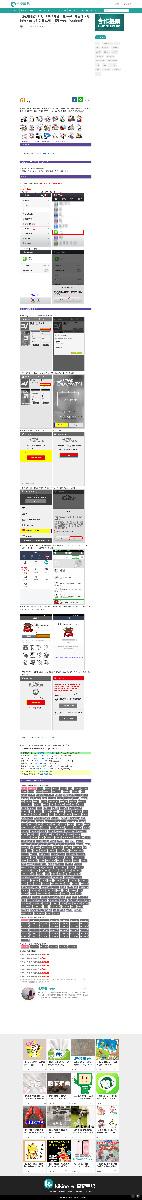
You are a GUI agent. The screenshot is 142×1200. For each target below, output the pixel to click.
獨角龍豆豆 (47, 791)
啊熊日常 (45, 815)
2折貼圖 (64, 844)
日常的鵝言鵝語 (26, 815)
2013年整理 (73, 947)
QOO (58, 844)
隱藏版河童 (77, 910)
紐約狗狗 (68, 811)
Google (76, 10)
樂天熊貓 (36, 801)
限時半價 (33, 893)
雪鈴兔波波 (24, 798)
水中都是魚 (51, 798)
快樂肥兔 (24, 791)
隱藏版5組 (45, 828)
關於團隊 (88, 1191)
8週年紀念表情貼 (26, 887)
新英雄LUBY (59, 864)
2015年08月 (64, 936)
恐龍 (31, 798)
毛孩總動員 (73, 801)
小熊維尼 (40, 857)
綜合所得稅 (110, 56)
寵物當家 (65, 880)
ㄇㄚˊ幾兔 (39, 867)
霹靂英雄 (84, 861)
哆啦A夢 (85, 903)
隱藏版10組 (72, 818)
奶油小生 (37, 798)
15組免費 (54, 854)
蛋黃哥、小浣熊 (55, 907)
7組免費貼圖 (52, 841)
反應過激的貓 (48, 867)
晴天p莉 (51, 897)
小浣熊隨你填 (83, 887)
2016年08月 (84, 930)
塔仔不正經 (64, 801)
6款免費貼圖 (77, 847)
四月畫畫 (76, 861)
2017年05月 (64, 927)
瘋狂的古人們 (59, 815)
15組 (66, 841)
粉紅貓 (88, 838)
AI (82, 10)
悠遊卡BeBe (49, 838)
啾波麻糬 (46, 805)
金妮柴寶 (35, 838)
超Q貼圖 (39, 841)
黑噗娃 (83, 791)
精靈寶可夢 (39, 821)
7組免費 (35, 844)
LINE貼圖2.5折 (57, 877)
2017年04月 (74, 927)
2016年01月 (84, 933)
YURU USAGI (34, 831)
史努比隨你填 (34, 890)
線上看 (98, 52)
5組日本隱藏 (55, 818)
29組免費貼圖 (55, 893)
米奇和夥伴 (81, 854)
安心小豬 (42, 861)
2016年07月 (25, 933)
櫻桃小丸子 (62, 834)
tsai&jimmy (82, 831)
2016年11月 (54, 930)
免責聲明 (62, 1191)
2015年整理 (53, 947)
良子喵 (70, 788)
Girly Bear (33, 854)
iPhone (98, 74)
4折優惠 (87, 844)
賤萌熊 (30, 834)
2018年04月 (45, 923)
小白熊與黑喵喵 (46, 877)
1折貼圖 (62, 870)
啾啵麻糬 (31, 841)
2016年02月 (74, 933)
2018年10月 (54, 920)
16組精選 (71, 824)
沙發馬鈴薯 (66, 791)
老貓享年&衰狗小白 (40, 864)
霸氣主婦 (46, 903)
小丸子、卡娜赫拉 (59, 910)
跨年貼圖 (44, 801)
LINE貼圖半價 (75, 874)
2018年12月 (35, 920)
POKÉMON (24, 890)
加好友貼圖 (99, 56)
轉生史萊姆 (77, 815)
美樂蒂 (59, 890)
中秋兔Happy (61, 821)
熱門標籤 (102, 37)
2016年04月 (54, 933)
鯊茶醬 (61, 811)
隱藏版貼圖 (72, 890)
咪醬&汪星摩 (73, 880)
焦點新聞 (24, 10)
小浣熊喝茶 (68, 864)
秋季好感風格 (44, 870)
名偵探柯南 (32, 788)
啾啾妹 (54, 857)
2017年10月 (25, 927)
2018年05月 (35, 923)
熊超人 (39, 808)
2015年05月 (25, 940)
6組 (44, 841)
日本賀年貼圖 (32, 861)
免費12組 (56, 824)
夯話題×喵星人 (71, 854)
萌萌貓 (70, 903)
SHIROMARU (77, 811)
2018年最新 (25, 947)
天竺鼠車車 (46, 808)
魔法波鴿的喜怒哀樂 (57, 884)
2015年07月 (74, 936)
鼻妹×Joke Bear (53, 900)
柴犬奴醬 (80, 805)
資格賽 (115, 52)
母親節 (72, 795)
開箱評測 (33, 10)
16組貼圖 (31, 795)
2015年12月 (25, 936)
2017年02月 (25, 930)
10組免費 (24, 824)
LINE (64, 10)
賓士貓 (66, 851)
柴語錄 (85, 811)
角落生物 (61, 854)
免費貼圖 (116, 69)
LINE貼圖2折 (83, 880)
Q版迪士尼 (77, 877)
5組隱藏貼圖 (60, 831)
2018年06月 (25, 923)
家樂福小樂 (77, 903)
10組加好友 (81, 818)
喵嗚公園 (51, 831)
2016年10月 (64, 930)
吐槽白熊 (51, 864)
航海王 (50, 880)
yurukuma (69, 828)
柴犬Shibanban (26, 907)
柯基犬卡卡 (24, 854)
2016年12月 (45, 930)
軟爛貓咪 (54, 811)
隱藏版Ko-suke (37, 903)
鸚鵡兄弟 (87, 824)
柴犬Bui (47, 857)
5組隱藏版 (58, 795)
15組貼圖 (77, 788)
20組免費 (43, 834)
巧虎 (31, 847)
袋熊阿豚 (31, 791)
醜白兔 (74, 805)
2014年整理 (63, 947)
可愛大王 (85, 795)
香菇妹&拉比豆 (50, 821)
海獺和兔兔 (35, 897)
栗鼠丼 (33, 857)
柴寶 (84, 847)
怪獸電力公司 (42, 900)
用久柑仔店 (54, 870)
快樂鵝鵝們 (81, 801)
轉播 (97, 65)
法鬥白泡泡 (68, 798)
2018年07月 (84, 920)
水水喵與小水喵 (26, 844)
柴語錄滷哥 (24, 811)
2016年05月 (45, 933)
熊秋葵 (43, 890)
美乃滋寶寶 (75, 884)
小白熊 (23, 851)
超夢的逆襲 (45, 884)
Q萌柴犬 (36, 887)
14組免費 (24, 821)
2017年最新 (34, 947)
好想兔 (68, 884)
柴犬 (34, 874)
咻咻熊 (65, 795)
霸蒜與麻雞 (75, 791)
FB (70, 10)
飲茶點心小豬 (50, 861)
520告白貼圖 (51, 890)
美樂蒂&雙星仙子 (78, 857)
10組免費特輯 (25, 903)
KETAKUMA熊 (25, 897)
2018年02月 (64, 923)
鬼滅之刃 (68, 857)
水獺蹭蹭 (85, 788)
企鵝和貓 (69, 910)
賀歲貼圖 (63, 903)
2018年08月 (74, 920)
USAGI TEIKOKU (26, 805)
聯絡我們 (53, 1191)
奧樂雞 (40, 824)
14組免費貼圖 (57, 847)
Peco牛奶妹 (66, 907)
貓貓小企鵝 (32, 824)
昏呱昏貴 (48, 788)
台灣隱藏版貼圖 (72, 887)
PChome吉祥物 (46, 847)
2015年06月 (84, 936)
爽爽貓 (68, 897)
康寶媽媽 (47, 811)
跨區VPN (112, 65)
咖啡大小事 (37, 805)
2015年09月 (54, 936)
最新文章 (15, 10)
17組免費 (61, 828)
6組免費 (37, 847)
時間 (104, 65)
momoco (57, 880)
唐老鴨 (47, 874)
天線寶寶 (43, 880)
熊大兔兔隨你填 (46, 887)
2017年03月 (84, 927)
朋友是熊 (24, 884)
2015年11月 (35, 936)
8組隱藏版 (39, 795)
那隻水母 (39, 791)
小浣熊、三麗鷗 (35, 910)
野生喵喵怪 (47, 824)
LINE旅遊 (79, 824)
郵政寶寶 (43, 851)
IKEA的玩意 (64, 808)
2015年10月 (45, 936)
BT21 (36, 834)
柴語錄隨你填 (25, 880)
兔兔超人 (60, 861)
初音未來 (69, 815)
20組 (82, 838)
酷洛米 (69, 870)
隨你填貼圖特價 (26, 874)
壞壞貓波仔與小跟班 (27, 828)
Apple (97, 69)
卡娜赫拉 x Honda (60, 867)
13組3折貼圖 (25, 857)
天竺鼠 (78, 795)
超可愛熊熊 (24, 910)
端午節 (106, 52)
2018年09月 (64, 920)
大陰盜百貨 (84, 884)
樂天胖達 (24, 808)
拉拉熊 (61, 874)
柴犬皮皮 (43, 831)
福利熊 (51, 815)
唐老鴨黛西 (24, 847)
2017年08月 (35, 927)
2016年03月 (64, 933)
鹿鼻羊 (67, 805)
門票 (97, 43)
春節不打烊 (54, 903)
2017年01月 (35, 930)
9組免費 (62, 887)
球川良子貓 (35, 880)
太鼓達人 (40, 788)
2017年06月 (54, 927)
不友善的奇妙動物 (26, 818)
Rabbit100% (49, 795)
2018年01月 (74, 923)
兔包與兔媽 (24, 831)
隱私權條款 (79, 1191)
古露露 (72, 841)
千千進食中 (68, 861)
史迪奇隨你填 (68, 877)
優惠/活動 (42, 10)
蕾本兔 (72, 893)
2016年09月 (74, 930)
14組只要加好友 (70, 831)
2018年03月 (54, 923)
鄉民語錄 (80, 907)
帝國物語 (55, 788)
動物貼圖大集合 (39, 913)
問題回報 (70, 1191)
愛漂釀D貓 (38, 811)
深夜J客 (23, 864)
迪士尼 (65, 890)
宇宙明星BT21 (83, 897)
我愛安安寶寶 (56, 791)
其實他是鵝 (60, 805)
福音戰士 (63, 824)
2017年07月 (45, 927)
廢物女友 (31, 821)
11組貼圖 (63, 788)
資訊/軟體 (89, 10)
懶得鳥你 (54, 874)
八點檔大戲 (79, 867)
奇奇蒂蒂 (44, 897)
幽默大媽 (60, 798)
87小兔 (71, 808)
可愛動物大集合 (26, 870)
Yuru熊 (59, 851)
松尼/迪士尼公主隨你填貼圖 (30, 877)
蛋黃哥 (30, 884)
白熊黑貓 (24, 861)
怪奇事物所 (51, 851)
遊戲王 (29, 864)
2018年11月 (45, 920)
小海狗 (77, 838)
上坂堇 (79, 893)
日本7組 (81, 900)
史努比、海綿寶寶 (43, 893)
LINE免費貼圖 (112, 61)
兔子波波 (53, 828)
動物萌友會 (43, 844)
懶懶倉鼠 (36, 851)
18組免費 (86, 828)
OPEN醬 (76, 798)
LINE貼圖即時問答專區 (45, 771)
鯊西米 (52, 805)
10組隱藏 (55, 808)
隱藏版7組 (78, 828)
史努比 (23, 900)
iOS (58, 10)
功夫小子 (79, 808)
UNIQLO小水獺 (68, 838)
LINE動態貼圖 (107, 43)
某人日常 (61, 857)
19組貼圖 (29, 801)
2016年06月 (35, 933)
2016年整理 (44, 947)
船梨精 (74, 897)
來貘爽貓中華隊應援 (27, 867)
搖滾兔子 (24, 788)
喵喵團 (46, 907)
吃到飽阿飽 (79, 841)
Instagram (51, 10)
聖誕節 (73, 907)
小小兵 (29, 851)
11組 (49, 834)
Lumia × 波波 (25, 838)
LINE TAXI (31, 808)
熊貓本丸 (24, 795)
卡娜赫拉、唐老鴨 (26, 913)
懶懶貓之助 (67, 847)
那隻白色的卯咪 (53, 801)
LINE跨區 (106, 69)
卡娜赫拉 (84, 798)
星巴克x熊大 (77, 870)
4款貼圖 (70, 834)
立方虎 (44, 798)
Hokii (32, 811)
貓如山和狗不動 (44, 854)
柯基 (22, 801)
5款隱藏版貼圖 (46, 910)
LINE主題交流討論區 (44, 774)
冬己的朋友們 (37, 907)
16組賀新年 (38, 818)
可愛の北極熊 (60, 897)
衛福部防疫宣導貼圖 (76, 851)
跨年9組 (85, 815)
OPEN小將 (79, 844)
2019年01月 (25, 920)
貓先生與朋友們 (72, 821)
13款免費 (71, 867)
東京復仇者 (36, 815)
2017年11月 (84, 923)
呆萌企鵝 (36, 870)
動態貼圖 (105, 47)
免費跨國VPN (100, 61)
